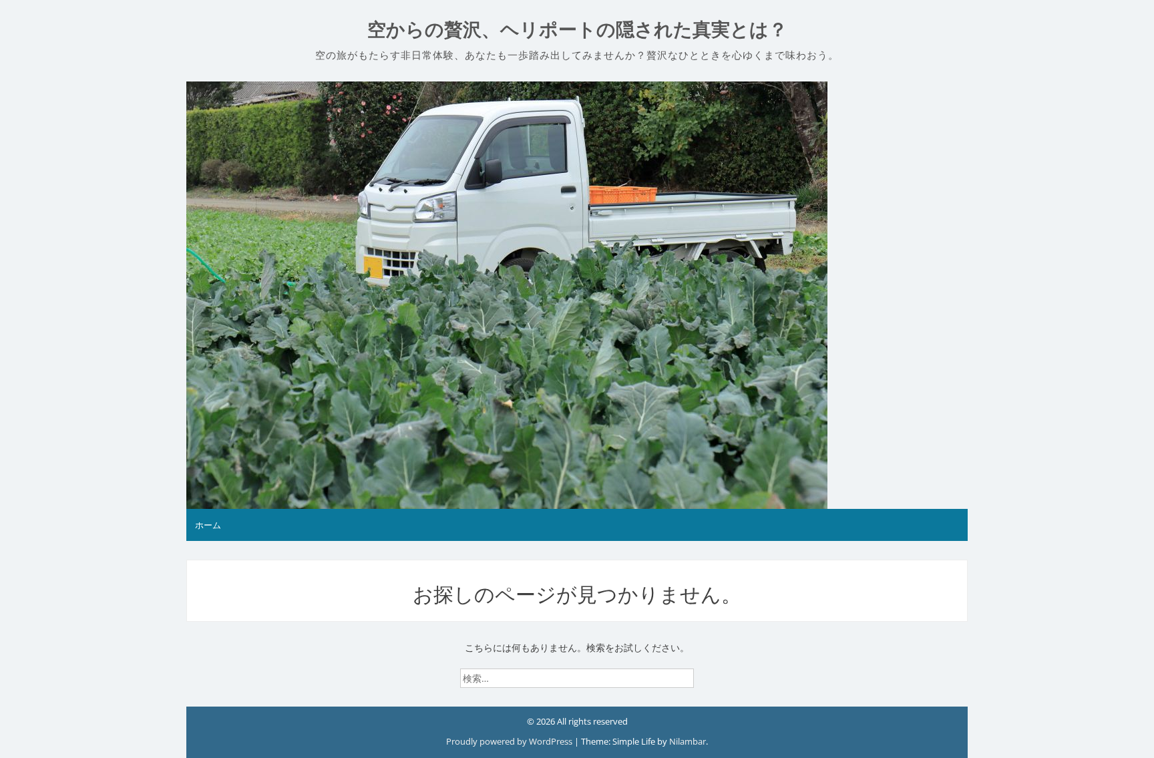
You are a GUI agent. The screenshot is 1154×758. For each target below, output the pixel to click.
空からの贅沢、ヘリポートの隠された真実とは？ (577, 29)
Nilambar (687, 741)
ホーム (208, 525)
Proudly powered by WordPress (510, 741)
